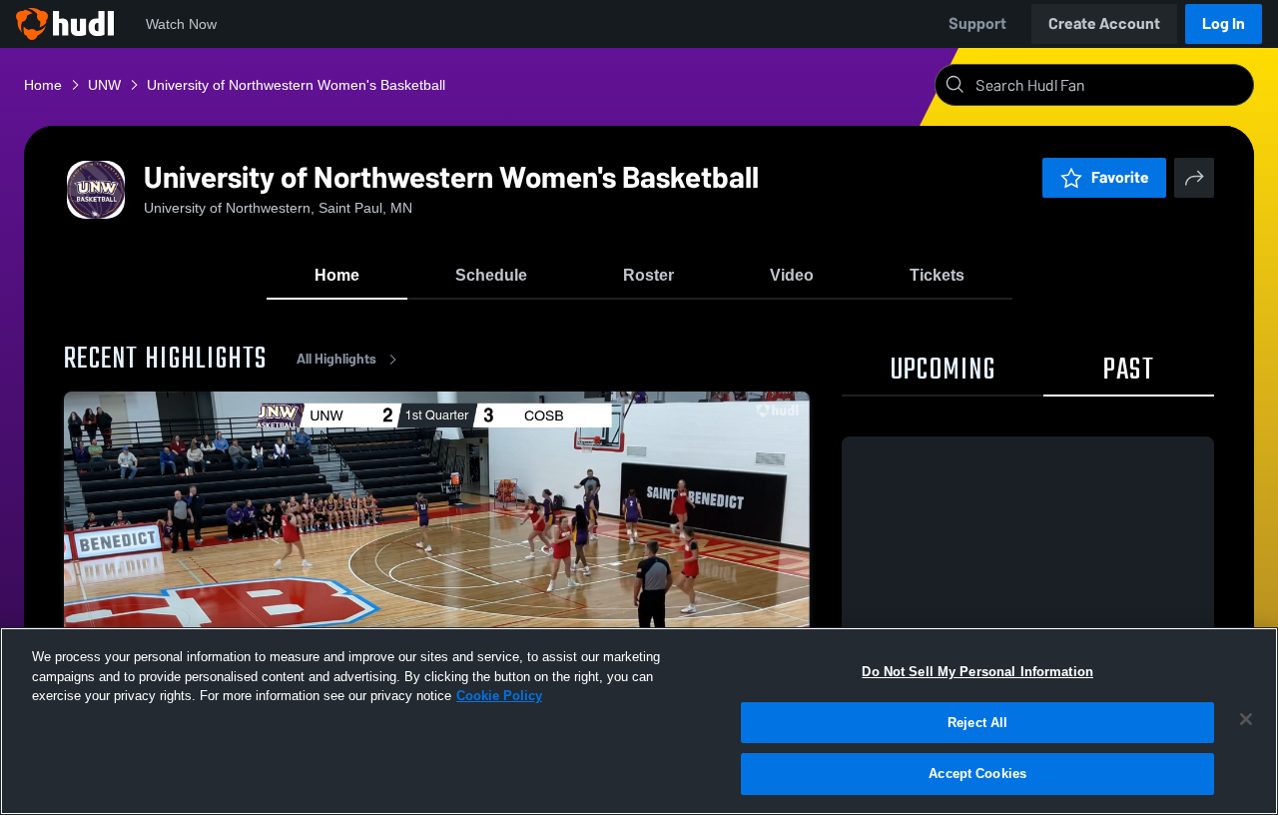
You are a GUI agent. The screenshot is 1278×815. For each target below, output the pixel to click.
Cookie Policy (499, 695)
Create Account (1104, 23)
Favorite (1120, 177)
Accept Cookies (977, 773)
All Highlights (336, 359)
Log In (1223, 23)
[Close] (1246, 719)
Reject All (977, 722)
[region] (639, 721)
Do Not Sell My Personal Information (977, 671)
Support (977, 23)
